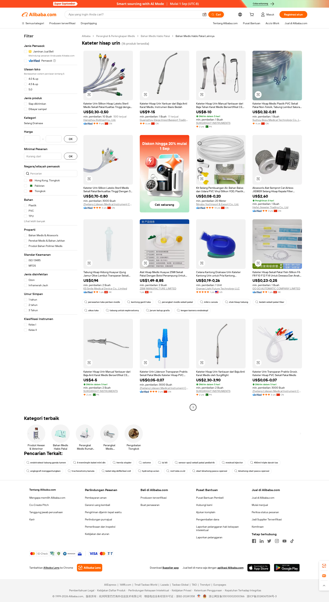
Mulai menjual (260, 504)
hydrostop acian (150, 471)
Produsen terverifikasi (154, 497)
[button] (204, 14)
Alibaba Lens (51, 567)
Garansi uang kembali (97, 504)
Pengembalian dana (207, 519)
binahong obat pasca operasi (253, 471)
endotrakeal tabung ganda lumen (48, 462)
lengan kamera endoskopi (194, 310)
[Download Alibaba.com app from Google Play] (287, 567)
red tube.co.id (177, 471)
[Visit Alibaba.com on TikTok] (292, 541)
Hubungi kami (204, 504)
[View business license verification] (199, 596)
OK (71, 139)
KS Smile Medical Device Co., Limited (105, 288)
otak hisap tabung (238, 302)
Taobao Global (180, 584)
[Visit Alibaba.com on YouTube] (284, 541)
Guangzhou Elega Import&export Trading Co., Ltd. (164, 119)
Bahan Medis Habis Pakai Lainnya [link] (195, 36)
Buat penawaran (150, 504)
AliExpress (110, 584)
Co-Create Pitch (39, 504)
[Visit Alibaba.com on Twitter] (269, 541)
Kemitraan (258, 526)
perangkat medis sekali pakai (177, 302)
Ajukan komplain (205, 512)
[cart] (252, 15)
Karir (32, 519)
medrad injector (234, 462)
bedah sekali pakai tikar (271, 302)
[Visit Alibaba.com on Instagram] (277, 541)
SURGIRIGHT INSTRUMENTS (213, 123)
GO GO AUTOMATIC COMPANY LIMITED (276, 288)
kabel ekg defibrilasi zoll (118, 471)
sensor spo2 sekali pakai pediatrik (197, 462)
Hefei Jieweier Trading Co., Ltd (270, 207)
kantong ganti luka (141, 302)
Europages (219, 584)
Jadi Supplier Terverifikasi (267, 519)
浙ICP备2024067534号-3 (262, 596)
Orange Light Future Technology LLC (218, 288)
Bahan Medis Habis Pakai (155, 36)
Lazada (165, 584)
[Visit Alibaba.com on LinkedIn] (261, 541)
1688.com (125, 584)
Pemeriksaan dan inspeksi (100, 526)
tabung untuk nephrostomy (124, 310)
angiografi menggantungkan (45, 471)
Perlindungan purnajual (98, 519)
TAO (194, 584)
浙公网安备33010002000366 (226, 596)
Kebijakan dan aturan (97, 533)
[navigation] (50, 222)
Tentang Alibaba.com (42, 489)
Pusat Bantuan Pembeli (210, 497)
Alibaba (86, 36)
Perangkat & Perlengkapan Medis (115, 36)
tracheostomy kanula (83, 471)
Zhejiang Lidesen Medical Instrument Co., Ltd (108, 204)
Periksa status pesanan (265, 512)
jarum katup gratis (160, 310)
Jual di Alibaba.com (263, 497)
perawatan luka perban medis (104, 302)
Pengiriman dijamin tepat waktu (103, 512)
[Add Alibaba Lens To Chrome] (89, 567)
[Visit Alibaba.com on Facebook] (254, 541)
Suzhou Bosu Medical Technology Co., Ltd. (277, 119)
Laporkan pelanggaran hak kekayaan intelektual (217, 528)
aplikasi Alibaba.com (230, 567)
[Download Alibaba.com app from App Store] (258, 567)
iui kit (165, 462)
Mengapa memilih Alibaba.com (47, 497)
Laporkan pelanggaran (209, 537)
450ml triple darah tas (266, 462)
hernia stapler (124, 462)
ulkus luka (93, 310)
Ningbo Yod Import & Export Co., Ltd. (217, 204)
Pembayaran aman (96, 497)
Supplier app (170, 567)
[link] (324, 566)
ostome (147, 462)
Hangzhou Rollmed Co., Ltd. (99, 119)
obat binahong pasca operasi (211, 471)
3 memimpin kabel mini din (91, 462)
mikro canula (211, 302)
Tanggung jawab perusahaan (46, 512)
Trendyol (205, 584)
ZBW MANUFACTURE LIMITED (158, 288)
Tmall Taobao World (145, 584)
